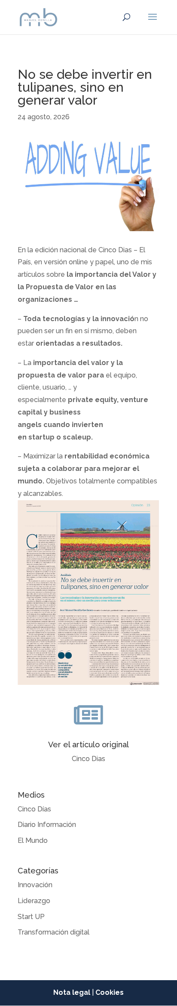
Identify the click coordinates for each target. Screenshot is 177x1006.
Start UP (31, 917)
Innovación (35, 885)
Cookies (109, 992)
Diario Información (47, 824)
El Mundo (33, 840)
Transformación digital (53, 932)
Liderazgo (34, 901)
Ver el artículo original (88, 744)
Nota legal (71, 992)
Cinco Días (34, 809)
